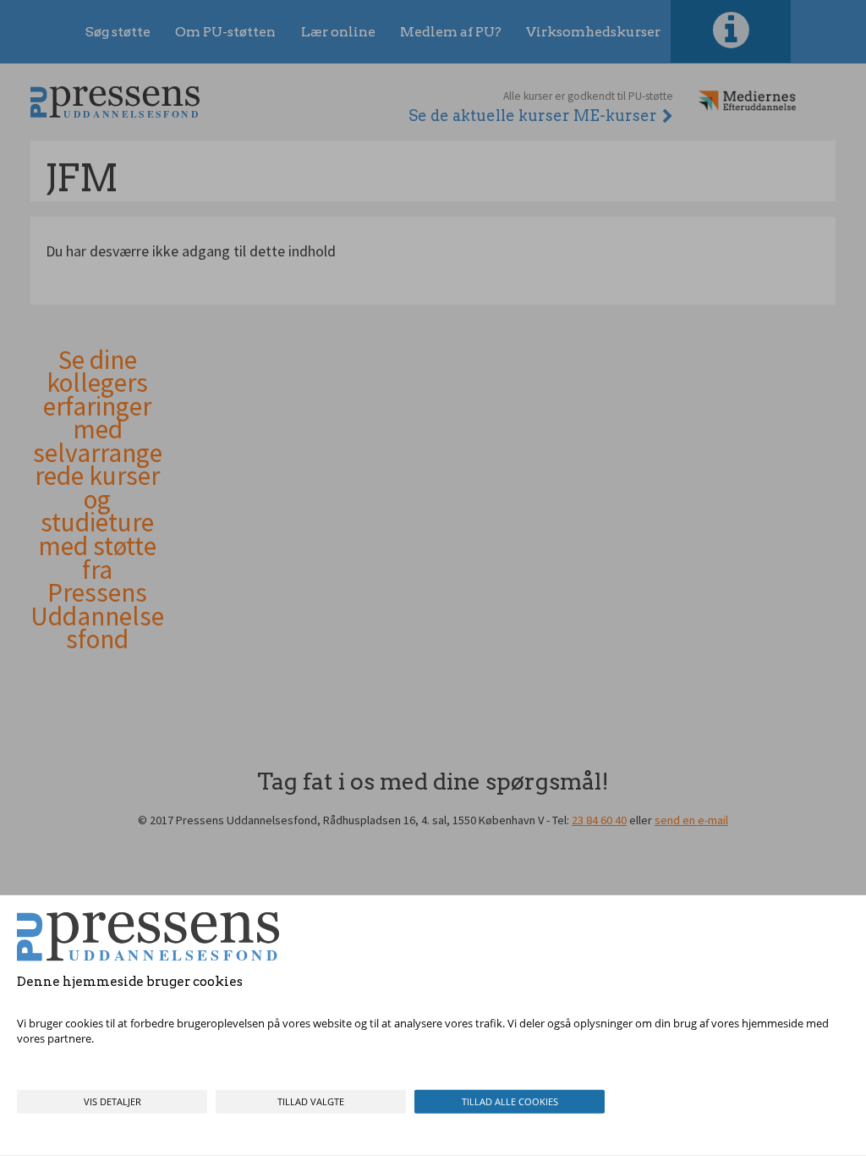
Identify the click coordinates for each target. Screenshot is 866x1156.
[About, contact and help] (731, 31)
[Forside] (115, 102)
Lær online (338, 32)
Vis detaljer (112, 1101)
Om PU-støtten (225, 32)
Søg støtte (118, 32)
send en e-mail (691, 820)
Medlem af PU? (451, 32)
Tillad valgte (310, 1101)
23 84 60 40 (599, 820)
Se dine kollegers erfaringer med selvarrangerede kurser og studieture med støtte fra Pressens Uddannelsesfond (97, 500)
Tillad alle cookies (510, 1101)
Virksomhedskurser (593, 32)
